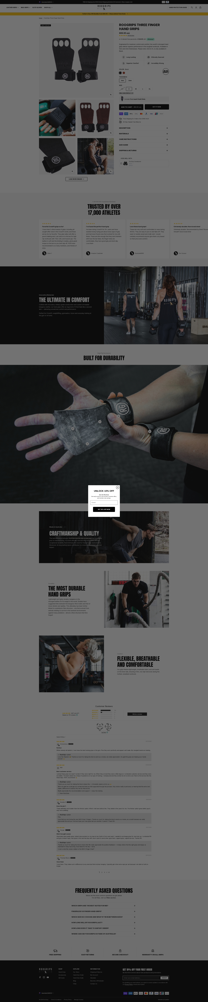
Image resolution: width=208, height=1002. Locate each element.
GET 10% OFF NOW (104, 509)
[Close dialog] (117, 487)
